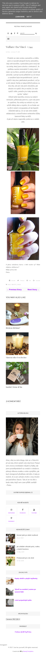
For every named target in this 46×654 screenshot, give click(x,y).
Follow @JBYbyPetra (23, 632)
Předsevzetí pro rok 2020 (25, 558)
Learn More (19, 17)
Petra (8, 52)
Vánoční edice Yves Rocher (16, 357)
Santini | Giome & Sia (14, 387)
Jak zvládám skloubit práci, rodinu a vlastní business (28, 547)
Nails (19, 284)
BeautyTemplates (28, 651)
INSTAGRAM (11, 512)
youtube (34, 512)
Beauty (14, 284)
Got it (29, 17)
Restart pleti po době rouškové (27, 535)
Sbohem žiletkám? (13, 328)
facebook (23, 512)
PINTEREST (11, 521)
